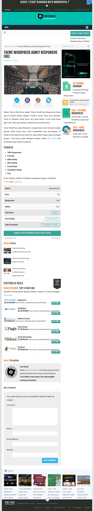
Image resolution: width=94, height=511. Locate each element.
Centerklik (7, 60)
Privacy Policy (59, 507)
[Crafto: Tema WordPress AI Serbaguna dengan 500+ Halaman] (10, 480)
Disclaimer (77, 507)
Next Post (55, 238)
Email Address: (13, 439)
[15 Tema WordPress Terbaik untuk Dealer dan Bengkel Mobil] (24, 480)
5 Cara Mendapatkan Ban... (43, 10)
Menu (6, 27)
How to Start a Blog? (80, 33)
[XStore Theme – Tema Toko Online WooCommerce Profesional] (39, 480)
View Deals (8, 295)
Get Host (55, 303)
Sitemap (87, 507)
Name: (10, 428)
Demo (55, 213)
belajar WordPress (32, 370)
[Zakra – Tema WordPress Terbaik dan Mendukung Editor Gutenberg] (54, 480)
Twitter (6, 182)
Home (6, 46)
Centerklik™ (32, 503)
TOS (69, 507)
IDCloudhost (48, 503)
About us (38, 507)
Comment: (11, 405)
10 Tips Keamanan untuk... (22, 10)
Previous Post (11, 238)
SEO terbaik (52, 138)
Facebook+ (17, 182)
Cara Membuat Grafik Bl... (82, 10)
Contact (48, 507)
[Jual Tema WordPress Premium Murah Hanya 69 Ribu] (83, 480)
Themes (13, 46)
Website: (10, 450)
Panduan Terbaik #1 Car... (62, 10)
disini (71, 96)
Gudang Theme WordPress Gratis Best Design (32, 233)
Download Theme (50, 225)
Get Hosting (52, 219)
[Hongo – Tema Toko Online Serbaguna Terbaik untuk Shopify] (69, 480)
